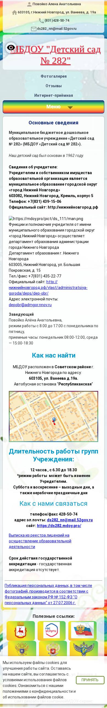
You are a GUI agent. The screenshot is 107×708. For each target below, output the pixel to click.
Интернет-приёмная (53, 95)
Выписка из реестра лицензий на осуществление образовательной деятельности (40, 541)
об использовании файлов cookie (33, 697)
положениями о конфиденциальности (38, 691)
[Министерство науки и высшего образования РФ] (22, 650)
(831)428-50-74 (57, 20)
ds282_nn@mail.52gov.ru (57, 29)
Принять (89, 680)
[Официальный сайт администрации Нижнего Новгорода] (21, 631)
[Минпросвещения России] (53, 650)
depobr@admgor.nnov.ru (30, 305)
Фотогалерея (54, 76)
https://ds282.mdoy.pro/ (59, 525)
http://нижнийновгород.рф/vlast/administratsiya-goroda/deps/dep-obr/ (48, 288)
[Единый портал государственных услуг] (52, 631)
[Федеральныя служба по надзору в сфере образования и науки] (84, 650)
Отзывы (54, 86)
